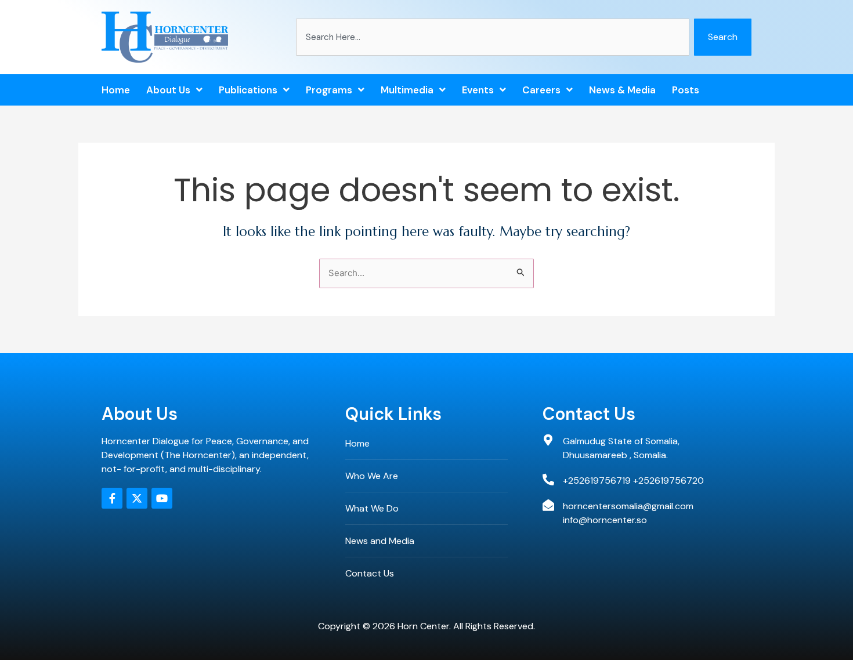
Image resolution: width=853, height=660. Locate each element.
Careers (541, 90)
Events (478, 90)
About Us (168, 90)
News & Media (622, 90)
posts (685, 90)
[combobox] (492, 37)
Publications (248, 90)
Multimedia (407, 90)
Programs (329, 90)
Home (116, 90)
